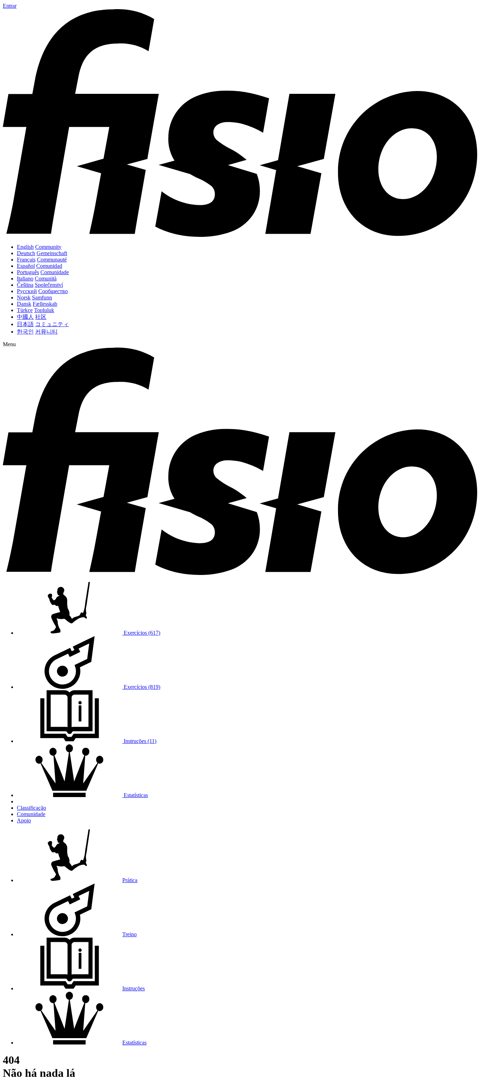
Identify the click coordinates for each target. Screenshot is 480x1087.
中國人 (25, 317)
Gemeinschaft (52, 253)
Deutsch (26, 253)
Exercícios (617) (141, 633)
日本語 (25, 324)
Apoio (24, 820)
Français (26, 260)
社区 (40, 317)
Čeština (25, 285)
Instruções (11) (139, 741)
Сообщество (53, 291)
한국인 (25, 332)
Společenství (49, 285)
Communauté (52, 260)
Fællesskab (45, 304)
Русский (27, 291)
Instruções (133, 988)
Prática (129, 880)
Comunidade (54, 272)
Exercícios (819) (141, 687)
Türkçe (25, 310)
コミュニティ (52, 324)
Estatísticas (135, 795)
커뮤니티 (46, 332)
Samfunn (42, 297)
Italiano (25, 279)
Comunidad (49, 266)
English (25, 247)
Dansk (24, 304)
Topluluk (44, 310)
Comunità (46, 279)
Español (26, 266)
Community (48, 247)
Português (28, 272)
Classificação (31, 808)
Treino (129, 934)
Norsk (24, 297)
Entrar (10, 6)
